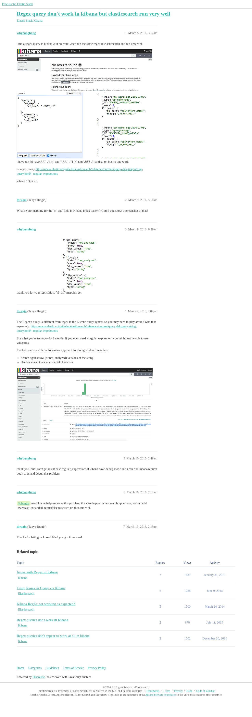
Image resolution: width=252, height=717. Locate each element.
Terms (166, 690)
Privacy (178, 690)
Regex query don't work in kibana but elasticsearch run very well (93, 14)
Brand (189, 690)
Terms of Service (73, 668)
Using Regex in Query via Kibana (41, 588)
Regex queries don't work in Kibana (42, 620)
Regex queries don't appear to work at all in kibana (53, 636)
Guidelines (52, 668)
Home (20, 668)
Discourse (38, 677)
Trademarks (152, 690)
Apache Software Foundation (160, 694)
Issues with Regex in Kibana (37, 572)
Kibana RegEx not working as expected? (46, 604)
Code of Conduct (205, 690)
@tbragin (23, 503)
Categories (35, 668)
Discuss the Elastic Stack (17, 4)
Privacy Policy (97, 668)
